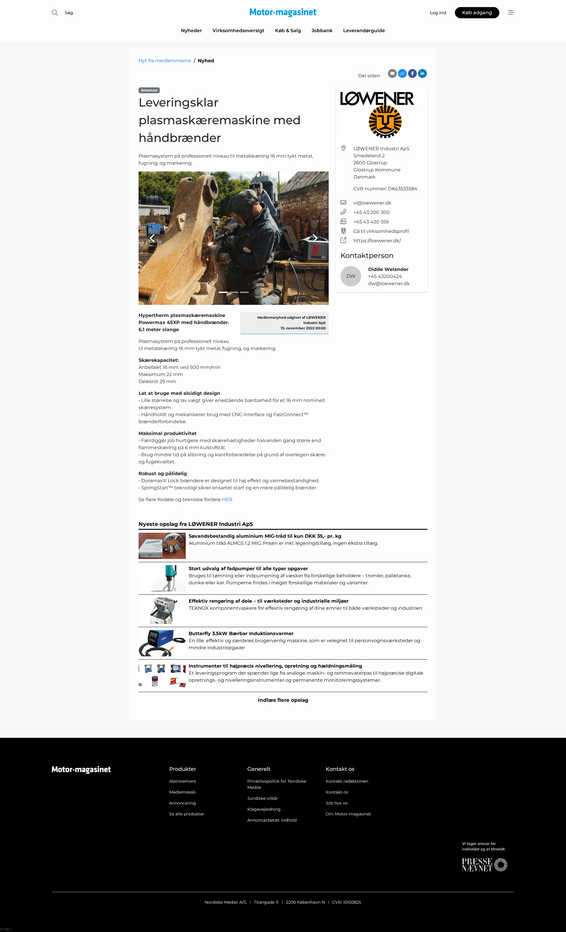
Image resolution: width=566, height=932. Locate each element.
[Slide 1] (223, 292)
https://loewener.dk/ (377, 240)
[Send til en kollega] (392, 73)
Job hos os (337, 803)
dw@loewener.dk (389, 283)
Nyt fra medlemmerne (165, 60)
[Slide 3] (244, 292)
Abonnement (182, 781)
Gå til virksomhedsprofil (381, 231)
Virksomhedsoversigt (238, 30)
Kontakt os (337, 792)
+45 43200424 (385, 276)
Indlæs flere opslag (283, 700)
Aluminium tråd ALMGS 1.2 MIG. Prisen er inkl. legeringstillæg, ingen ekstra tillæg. (283, 539)
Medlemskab (182, 792)
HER (227, 499)
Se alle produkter (186, 814)
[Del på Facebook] (412, 73)
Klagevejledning (264, 809)
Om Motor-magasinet (348, 814)
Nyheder (191, 30)
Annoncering (182, 803)
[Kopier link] (402, 73)
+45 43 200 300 (371, 212)
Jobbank (322, 30)
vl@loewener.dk (372, 203)
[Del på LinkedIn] (422, 73)
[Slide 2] (233, 292)
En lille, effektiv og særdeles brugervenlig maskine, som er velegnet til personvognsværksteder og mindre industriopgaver (304, 640)
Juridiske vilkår (262, 798)
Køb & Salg (288, 30)
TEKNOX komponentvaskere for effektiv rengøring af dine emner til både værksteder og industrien (305, 604)
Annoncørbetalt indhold (272, 820)
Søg (69, 12)
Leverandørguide (364, 30)
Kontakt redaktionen (347, 781)
